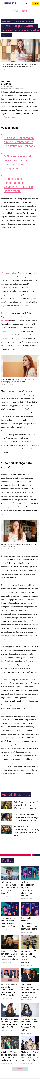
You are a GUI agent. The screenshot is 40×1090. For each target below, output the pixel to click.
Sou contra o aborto (9, 273)
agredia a (30, 317)
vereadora (5, 320)
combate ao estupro (8, 117)
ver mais (18, 1069)
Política (20, 11)
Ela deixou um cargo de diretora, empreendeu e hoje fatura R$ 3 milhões (19, 142)
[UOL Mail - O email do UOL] (26, 3)
